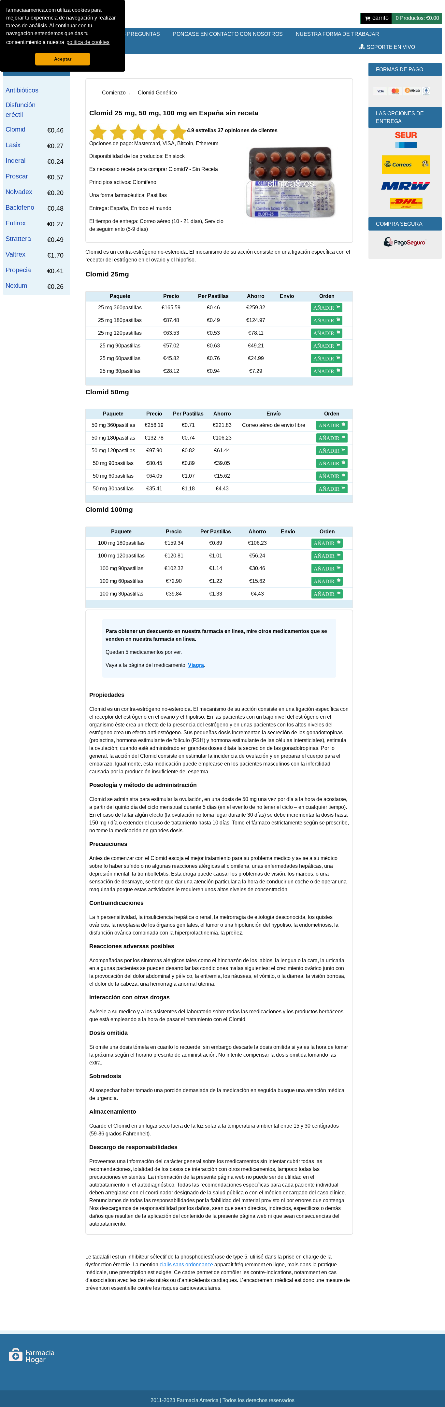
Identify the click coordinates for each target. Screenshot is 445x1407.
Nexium (16, 285)
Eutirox (16, 223)
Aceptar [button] (62, 59)
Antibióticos (22, 90)
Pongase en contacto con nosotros (228, 34)
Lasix (13, 144)
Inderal (15, 160)
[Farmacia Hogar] (39, 1356)
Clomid (15, 129)
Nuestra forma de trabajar (337, 34)
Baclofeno (20, 207)
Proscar (17, 176)
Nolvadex (19, 191)
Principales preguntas (125, 34)
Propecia (18, 270)
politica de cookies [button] (87, 42)
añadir (323, 308)
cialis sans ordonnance (186, 1264)
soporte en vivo (391, 47)
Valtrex (15, 254)
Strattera (18, 238)
